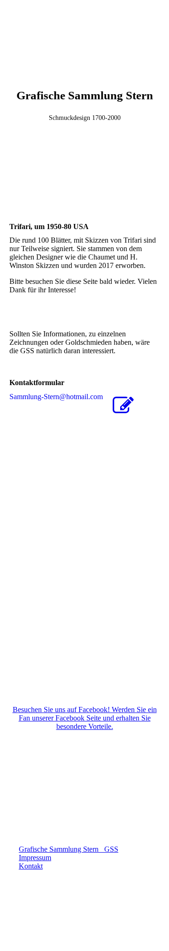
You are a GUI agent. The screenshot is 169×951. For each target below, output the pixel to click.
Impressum (35, 858)
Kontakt (31, 866)
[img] (84, 35)
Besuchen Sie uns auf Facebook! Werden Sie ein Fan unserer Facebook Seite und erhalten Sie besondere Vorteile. (85, 718)
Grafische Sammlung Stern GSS (68, 849)
